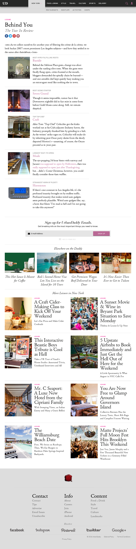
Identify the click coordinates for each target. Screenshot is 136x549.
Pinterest (68, 531)
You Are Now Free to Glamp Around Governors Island (113, 397)
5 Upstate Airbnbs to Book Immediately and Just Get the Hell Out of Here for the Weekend (115, 354)
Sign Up (101, 233)
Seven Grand (40, 93)
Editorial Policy (109, 537)
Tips (34, 504)
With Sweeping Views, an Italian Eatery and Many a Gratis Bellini (49, 409)
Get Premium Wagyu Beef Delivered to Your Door (84, 281)
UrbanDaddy (5, 3)
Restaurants (52, 10)
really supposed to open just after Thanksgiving (56, 167)
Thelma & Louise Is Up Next (114, 325)
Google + (119, 531)
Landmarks (96, 516)
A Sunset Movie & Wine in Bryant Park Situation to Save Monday (115, 311)
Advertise (37, 508)
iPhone (68, 512)
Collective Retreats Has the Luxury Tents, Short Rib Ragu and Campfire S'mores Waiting (114, 415)
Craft (36, 119)
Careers (68, 504)
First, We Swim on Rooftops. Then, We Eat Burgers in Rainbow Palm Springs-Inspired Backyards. (49, 449)
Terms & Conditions (123, 537)
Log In (132, 3)
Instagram (43, 531)
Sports (92, 3)
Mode (36, 156)
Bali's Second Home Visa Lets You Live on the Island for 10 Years (52, 281)
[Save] (18, 36)
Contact (36, 500)
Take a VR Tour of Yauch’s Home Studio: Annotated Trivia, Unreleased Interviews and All (49, 362)
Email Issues (38, 512)
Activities (77, 10)
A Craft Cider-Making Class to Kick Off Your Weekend (49, 309)
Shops (87, 10)
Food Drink (52, 3)
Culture (82, 3)
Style (63, 3)
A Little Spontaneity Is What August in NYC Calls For (113, 375)
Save (14, 36)
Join (66, 508)
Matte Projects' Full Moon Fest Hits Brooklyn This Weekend (114, 437)
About (67, 500)
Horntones (39, 185)
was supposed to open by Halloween (58, 164)
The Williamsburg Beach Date (46, 435)
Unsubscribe (38, 516)
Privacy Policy (66, 539)
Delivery (102, 3)
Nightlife (65, 10)
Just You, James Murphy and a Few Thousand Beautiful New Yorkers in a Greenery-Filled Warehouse (114, 454)
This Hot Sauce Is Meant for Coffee (19, 279)
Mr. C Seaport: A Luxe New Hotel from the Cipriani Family (48, 395)
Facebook (17, 531)
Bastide (37, 60)
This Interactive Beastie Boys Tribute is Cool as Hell (48, 347)
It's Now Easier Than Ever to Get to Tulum (116, 279)
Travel (72, 3)
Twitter (94, 531)
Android (68, 516)
